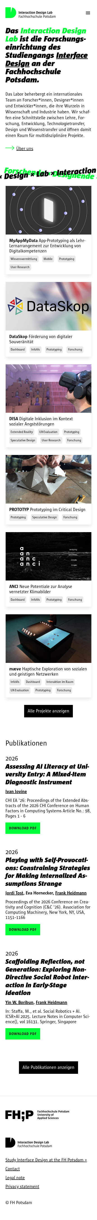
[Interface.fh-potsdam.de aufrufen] (37, 1120)
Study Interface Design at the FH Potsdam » (46, 1160)
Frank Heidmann (71, 893)
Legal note (15, 1178)
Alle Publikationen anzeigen (48, 1067)
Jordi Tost (14, 893)
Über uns (24, 148)
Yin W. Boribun (19, 1002)
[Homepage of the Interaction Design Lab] (28, 1148)
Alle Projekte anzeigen (48, 711)
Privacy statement (22, 1186)
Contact (12, 1169)
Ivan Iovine (16, 791)
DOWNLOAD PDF (23, 828)
